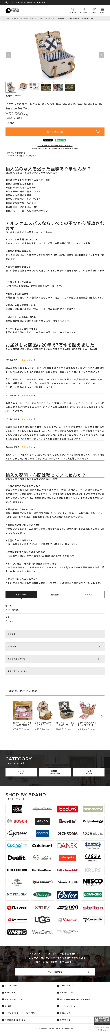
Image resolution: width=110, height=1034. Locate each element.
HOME (8, 19)
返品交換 (11, 634)
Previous (8, 55)
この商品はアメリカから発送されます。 (55, 145)
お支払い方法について (13, 992)
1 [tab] (51, 734)
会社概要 (8, 1006)
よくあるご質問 (11, 985)
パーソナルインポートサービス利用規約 (20, 1013)
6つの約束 (12, 646)
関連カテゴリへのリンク (18, 671)
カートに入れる (55, 132)
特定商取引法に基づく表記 (15, 1020)
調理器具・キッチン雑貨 (20, 19)
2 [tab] (55, 734)
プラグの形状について (68, 985)
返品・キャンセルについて (15, 999)
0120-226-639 (17, 2)
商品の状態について (16, 658)
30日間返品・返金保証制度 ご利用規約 (75, 999)
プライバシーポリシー (68, 1006)
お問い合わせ (65, 1020)
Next (101, 55)
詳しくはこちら (55, 972)
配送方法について (67, 992)
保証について (65, 1013)
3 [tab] (59, 734)
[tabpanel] (23, 716)
